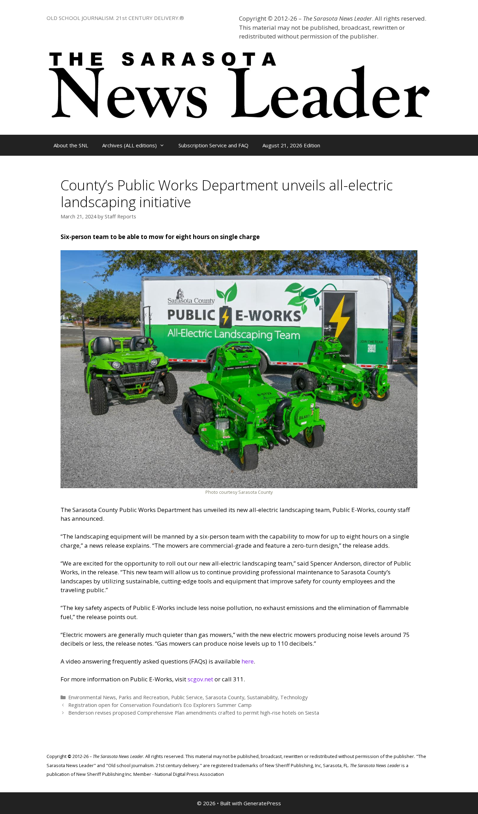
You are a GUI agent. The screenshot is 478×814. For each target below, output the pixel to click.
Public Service (187, 697)
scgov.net (200, 679)
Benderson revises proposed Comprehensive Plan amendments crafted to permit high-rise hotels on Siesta (193, 712)
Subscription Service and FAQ (213, 145)
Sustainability (262, 697)
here (247, 661)
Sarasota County (224, 697)
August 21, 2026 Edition (291, 145)
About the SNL (71, 145)
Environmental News (92, 697)
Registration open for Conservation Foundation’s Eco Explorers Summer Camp (160, 705)
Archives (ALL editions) (129, 145)
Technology (294, 697)
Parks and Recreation (143, 697)
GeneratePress (262, 803)
